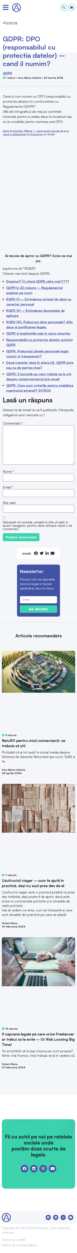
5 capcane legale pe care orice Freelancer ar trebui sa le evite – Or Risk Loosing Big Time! (38, 1039)
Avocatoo (36, 134)
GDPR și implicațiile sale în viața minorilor (38, 333)
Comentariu (13, 423)
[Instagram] (43, 1168)
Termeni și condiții (13, 1240)
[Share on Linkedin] (47, 553)
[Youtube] (52, 1168)
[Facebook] (24, 1168)
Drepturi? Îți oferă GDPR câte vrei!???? (37, 281)
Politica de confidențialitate (19, 1245)
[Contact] (71, 7)
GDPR (7, 73)
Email (8, 487)
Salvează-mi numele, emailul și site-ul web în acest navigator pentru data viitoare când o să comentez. (37, 525)
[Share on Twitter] (42, 553)
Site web (9, 502)
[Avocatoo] (16, 7)
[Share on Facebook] (36, 553)
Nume (8, 471)
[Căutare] (63, 7)
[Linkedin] (34, 1168)
